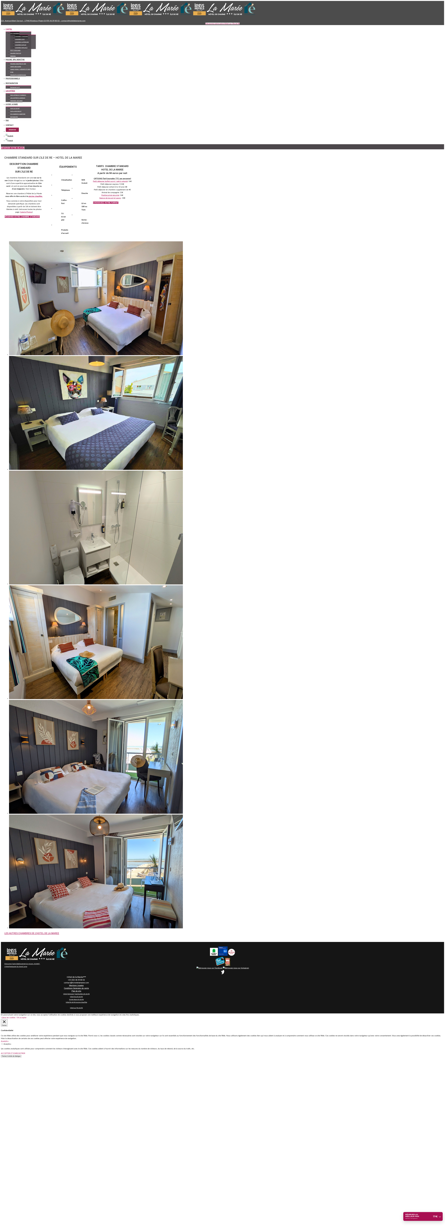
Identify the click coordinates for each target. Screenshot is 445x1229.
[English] (9, 136)
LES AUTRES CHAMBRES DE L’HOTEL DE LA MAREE (31, 933)
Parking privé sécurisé (110, 195)
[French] (9, 141)
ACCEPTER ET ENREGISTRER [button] (13, 1053)
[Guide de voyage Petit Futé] (227, 965)
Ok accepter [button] (22, 1018)
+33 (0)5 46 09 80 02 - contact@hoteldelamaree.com (64, 21)
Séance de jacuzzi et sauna (110, 198)
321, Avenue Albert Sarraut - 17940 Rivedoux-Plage (22, 21)
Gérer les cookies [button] (8, 1018)
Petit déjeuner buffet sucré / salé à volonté (110, 181)
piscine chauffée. (36, 196)
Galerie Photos (26, 212)
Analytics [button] (4, 1041)
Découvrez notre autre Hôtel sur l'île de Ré (222, 23)
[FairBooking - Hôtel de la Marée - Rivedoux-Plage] (220, 965)
